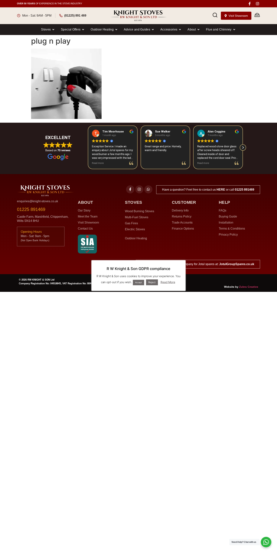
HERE (221, 189)
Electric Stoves (135, 229)
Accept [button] (138, 282)
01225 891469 (244, 189)
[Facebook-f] (249, 3)
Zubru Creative (248, 286)
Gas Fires (131, 223)
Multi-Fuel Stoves (136, 217)
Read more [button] (98, 163)
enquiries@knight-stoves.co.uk (37, 201)
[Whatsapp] (148, 189)
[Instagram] (257, 3)
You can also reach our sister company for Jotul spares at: (198, 264)
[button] (48, 29)
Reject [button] (152, 282)
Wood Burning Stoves (139, 211)
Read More (168, 282)
